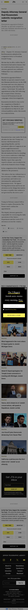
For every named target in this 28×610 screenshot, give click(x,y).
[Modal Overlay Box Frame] (14, 305)
